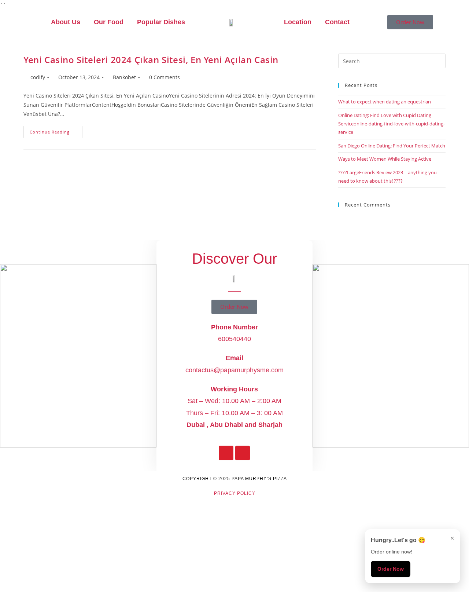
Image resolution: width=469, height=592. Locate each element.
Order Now (390, 569)
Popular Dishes (161, 22)
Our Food (108, 22)
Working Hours (234, 389)
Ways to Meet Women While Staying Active (384, 159)
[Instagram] (242, 453)
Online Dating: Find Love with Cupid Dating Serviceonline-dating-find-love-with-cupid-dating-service (391, 124)
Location (297, 22)
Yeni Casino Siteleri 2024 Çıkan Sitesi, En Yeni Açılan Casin (150, 60)
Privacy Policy (234, 493)
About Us (65, 22)
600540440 (234, 339)
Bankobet (124, 77)
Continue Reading (56, 130)
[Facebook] (226, 453)
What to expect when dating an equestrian (384, 101)
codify (37, 77)
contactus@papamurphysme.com (234, 370)
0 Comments (164, 77)
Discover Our (234, 259)
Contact (337, 22)
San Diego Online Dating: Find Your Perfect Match (391, 145)
